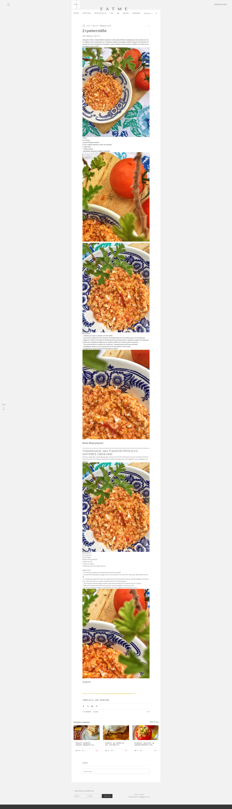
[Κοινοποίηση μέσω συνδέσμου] (97, 706)
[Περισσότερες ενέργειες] (148, 26)
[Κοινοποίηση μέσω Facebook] (83, 706)
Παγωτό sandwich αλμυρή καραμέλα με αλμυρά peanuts (85, 744)
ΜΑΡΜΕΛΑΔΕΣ (136, 13)
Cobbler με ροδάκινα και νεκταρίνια (114, 744)
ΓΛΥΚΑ (111, 13)
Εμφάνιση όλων (154, 722)
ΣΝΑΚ (97, 700)
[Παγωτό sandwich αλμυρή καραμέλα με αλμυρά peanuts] (86, 732)
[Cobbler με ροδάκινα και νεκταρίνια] (116, 732)
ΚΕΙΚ (118, 13)
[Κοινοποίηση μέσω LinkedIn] (92, 706)
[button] (8, 5)
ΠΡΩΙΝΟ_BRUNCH (100, 13)
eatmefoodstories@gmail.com (139, 797)
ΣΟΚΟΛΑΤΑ (126, 13)
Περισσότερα (147, 13)
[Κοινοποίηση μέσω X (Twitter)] (88, 706)
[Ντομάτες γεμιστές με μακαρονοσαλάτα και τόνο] (145, 732)
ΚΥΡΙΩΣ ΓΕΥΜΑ (87, 13)
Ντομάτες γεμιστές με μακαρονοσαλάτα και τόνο (144, 744)
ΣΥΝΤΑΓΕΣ (76, 13)
